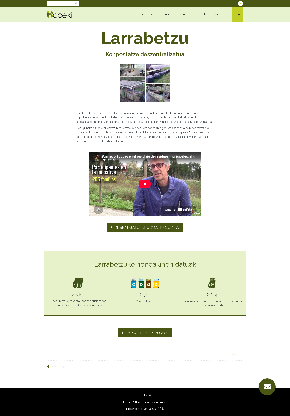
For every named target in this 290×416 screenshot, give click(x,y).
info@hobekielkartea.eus (141, 408)
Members (146, 14)
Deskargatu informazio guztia (146, 227)
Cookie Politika (131, 402)
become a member (216, 14)
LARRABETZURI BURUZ (147, 333)
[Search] (76, 3)
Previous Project (59, 366)
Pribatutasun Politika (154, 402)
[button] (267, 386)
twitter (240, 3)
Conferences (187, 14)
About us (166, 14)
